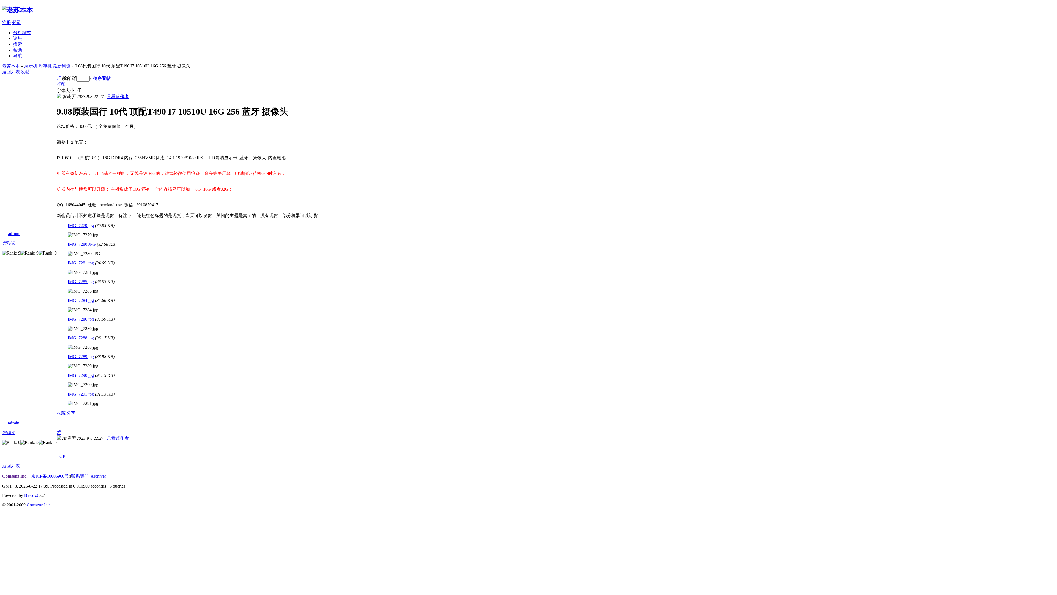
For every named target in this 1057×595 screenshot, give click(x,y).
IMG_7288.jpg (81, 338)
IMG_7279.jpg (81, 225)
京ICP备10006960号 (50, 476)
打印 (61, 84)
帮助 (17, 50)
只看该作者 (118, 96)
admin (14, 233)
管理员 (8, 243)
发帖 (25, 71)
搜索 (17, 44)
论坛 (17, 38)
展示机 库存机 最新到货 (47, 66)
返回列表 (11, 71)
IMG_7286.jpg (81, 319)
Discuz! (31, 495)
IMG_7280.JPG (82, 244)
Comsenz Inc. (15, 476)
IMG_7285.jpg (81, 281)
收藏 (61, 413)
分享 (71, 413)
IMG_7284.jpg (81, 300)
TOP (61, 456)
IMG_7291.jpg (81, 394)
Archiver (98, 476)
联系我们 (80, 476)
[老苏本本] (17, 9)
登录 (16, 22)
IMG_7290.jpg (81, 375)
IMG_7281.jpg (81, 263)
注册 (6, 22)
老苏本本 (11, 66)
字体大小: (67, 90)
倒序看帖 (102, 78)
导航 (17, 55)
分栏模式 (22, 32)
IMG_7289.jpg (81, 356)
